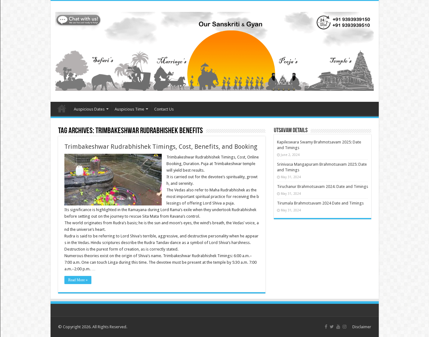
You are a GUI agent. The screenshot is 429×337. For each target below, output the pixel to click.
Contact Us (164, 109)
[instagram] (344, 326)
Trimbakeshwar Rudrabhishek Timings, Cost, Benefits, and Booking (160, 146)
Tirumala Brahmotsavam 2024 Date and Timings (320, 203)
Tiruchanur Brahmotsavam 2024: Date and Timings (322, 186)
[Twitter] (331, 326)
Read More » (78, 280)
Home (62, 108)
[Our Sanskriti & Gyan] (214, 50)
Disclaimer (361, 326)
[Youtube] (338, 326)
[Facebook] (326, 326)
